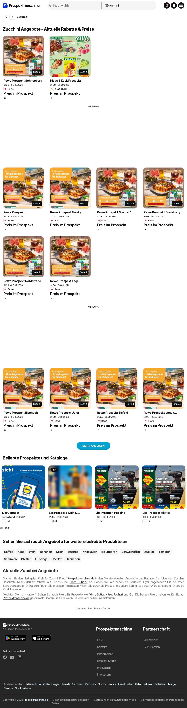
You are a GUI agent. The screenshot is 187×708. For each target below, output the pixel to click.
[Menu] (181, 5)
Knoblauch (90, 552)
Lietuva (147, 684)
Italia (138, 684)
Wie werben (151, 640)
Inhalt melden (105, 654)
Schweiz (77, 684)
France (112, 684)
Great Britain (125, 684)
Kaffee (8, 552)
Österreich (30, 684)
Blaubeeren (109, 552)
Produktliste (104, 668)
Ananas (73, 552)
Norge (172, 684)
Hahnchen (73, 559)
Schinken (10, 559)
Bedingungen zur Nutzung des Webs (115, 699)
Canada (65, 684)
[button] (174, 5)
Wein (32, 552)
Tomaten (164, 552)
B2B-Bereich (152, 647)
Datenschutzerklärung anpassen (71, 699)
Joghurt (118, 594)
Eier (131, 594)
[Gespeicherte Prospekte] (167, 5)
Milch (59, 552)
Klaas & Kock (78, 582)
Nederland (159, 684)
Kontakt (101, 647)
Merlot (57, 559)
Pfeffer (26, 559)
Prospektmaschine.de (80, 578)
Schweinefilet (130, 552)
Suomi (102, 684)
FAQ (99, 640)
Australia (44, 684)
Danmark (90, 684)
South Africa (22, 688)
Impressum (103, 674)
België (55, 684)
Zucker (149, 552)
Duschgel (41, 559)
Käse (21, 552)
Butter (100, 594)
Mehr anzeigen (93, 445)
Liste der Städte (106, 661)
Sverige (8, 688)
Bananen (46, 552)
